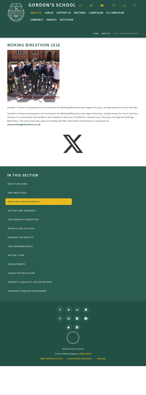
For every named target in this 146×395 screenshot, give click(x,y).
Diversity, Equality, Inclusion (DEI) (30, 282)
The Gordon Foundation (23, 219)
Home (95, 33)
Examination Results (21, 237)
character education (21, 273)
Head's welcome (17, 183)
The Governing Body (20, 246)
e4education (85, 353)
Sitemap (101, 358)
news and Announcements (126, 33)
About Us (105, 33)
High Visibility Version (51, 358)
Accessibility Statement (80, 358)
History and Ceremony (22, 210)
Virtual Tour (16, 255)
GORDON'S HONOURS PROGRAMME (27, 291)
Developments (17, 264)
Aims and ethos (17, 192)
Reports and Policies (21, 228)
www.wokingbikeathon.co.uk (23, 124)
